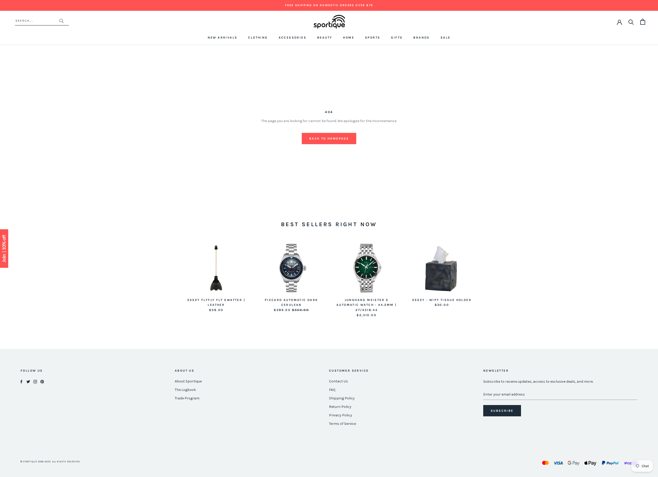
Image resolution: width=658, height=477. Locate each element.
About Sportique (188, 381)
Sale (446, 37)
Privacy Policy (340, 415)
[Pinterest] (42, 381)
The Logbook (185, 390)
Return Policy (340, 407)
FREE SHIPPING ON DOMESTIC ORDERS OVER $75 (329, 5)
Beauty (324, 37)
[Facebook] (21, 381)
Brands (421, 37)
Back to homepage (329, 138)
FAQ (332, 390)
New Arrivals (222, 37)
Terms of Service (342, 423)
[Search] (631, 21)
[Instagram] (35, 381)
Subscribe (502, 410)
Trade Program (187, 398)
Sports (372, 37)
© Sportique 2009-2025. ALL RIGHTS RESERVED (50, 461)
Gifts (397, 37)
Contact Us (338, 381)
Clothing (258, 37)
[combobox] (37, 21)
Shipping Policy (342, 398)
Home (348, 37)
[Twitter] (28, 381)
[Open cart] (642, 22)
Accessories (292, 37)
